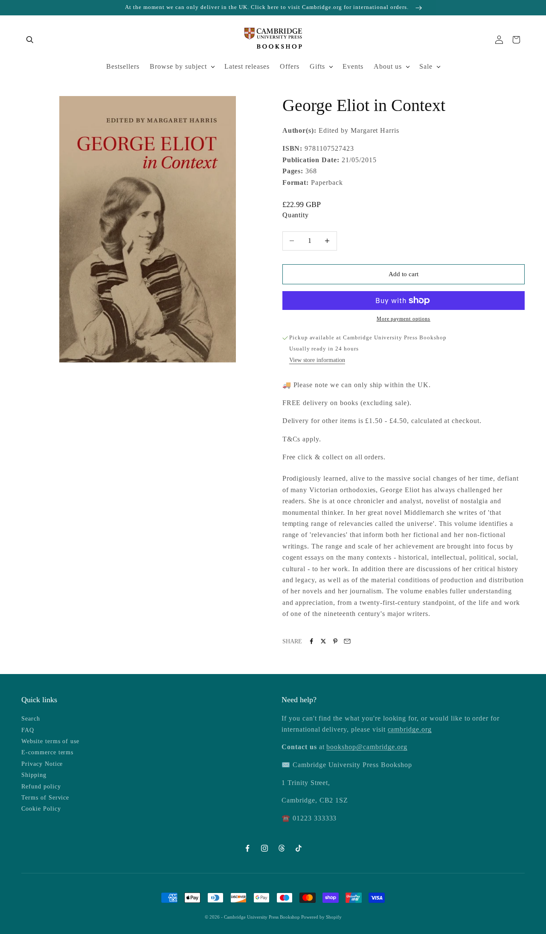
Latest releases (247, 66)
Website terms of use (50, 741)
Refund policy (41, 786)
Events (353, 66)
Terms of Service (45, 797)
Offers (289, 66)
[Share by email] (347, 641)
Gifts (317, 66)
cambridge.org (410, 729)
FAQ (27, 730)
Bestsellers (122, 66)
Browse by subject (178, 66)
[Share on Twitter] (323, 641)
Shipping (33, 775)
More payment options (403, 319)
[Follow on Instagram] (264, 848)
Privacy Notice (42, 764)
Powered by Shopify (321, 916)
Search (30, 718)
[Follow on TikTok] (298, 848)
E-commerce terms (47, 752)
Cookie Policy (41, 809)
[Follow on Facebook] (247, 848)
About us (388, 66)
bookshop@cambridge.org (366, 746)
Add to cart (403, 274)
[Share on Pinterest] (335, 641)
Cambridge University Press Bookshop (262, 916)
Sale (426, 66)
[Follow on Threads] (281, 848)
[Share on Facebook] (311, 641)
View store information (317, 360)
